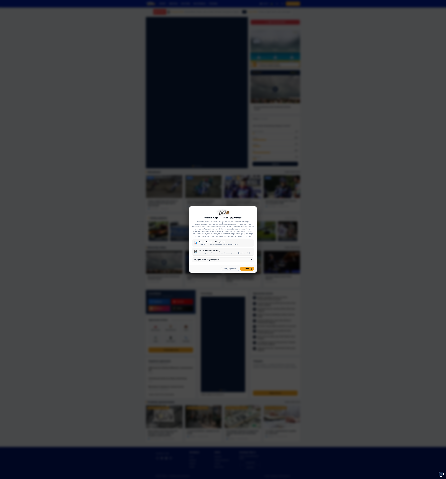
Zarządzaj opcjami (230, 269)
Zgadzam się (247, 269)
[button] (441, 474)
